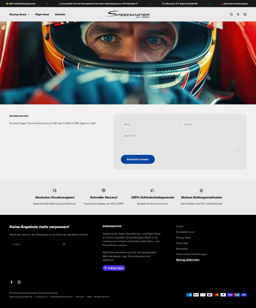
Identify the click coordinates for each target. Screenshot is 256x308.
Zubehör (60, 14)
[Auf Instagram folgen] (19, 282)
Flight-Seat (42, 14)
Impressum (41, 296)
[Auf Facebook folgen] (11, 282)
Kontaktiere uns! (185, 231)
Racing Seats (183, 237)
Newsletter (182, 248)
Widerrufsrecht (102, 296)
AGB (89, 296)
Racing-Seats (17, 14)
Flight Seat (182, 243)
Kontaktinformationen (62, 296)
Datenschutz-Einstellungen (191, 254)
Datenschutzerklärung (20, 296)
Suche (179, 226)
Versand (80, 296)
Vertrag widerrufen (188, 259)
